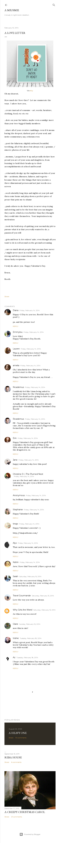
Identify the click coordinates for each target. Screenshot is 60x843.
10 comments (20, 738)
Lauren (16, 349)
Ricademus (18, 387)
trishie (16, 638)
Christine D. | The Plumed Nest (28, 474)
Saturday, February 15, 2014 (30, 576)
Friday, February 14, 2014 (30, 310)
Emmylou (17, 332)
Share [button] (6, 296)
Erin (15, 438)
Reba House (13, 757)
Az (14, 657)
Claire (15, 624)
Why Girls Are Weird (22, 610)
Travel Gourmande (22, 595)
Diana (15, 310)
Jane (15, 460)
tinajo (15, 524)
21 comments (16, 817)
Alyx (15, 543)
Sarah (15, 576)
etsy (31, 91)
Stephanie (18, 509)
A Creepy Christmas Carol (24, 812)
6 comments (16, 762)
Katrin (16, 562)
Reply (15, 326)
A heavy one (18, 733)
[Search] (54, 4)
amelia (16, 365)
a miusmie (11, 10)
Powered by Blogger (32, 834)
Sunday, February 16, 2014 (29, 624)
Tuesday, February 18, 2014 (30, 638)
